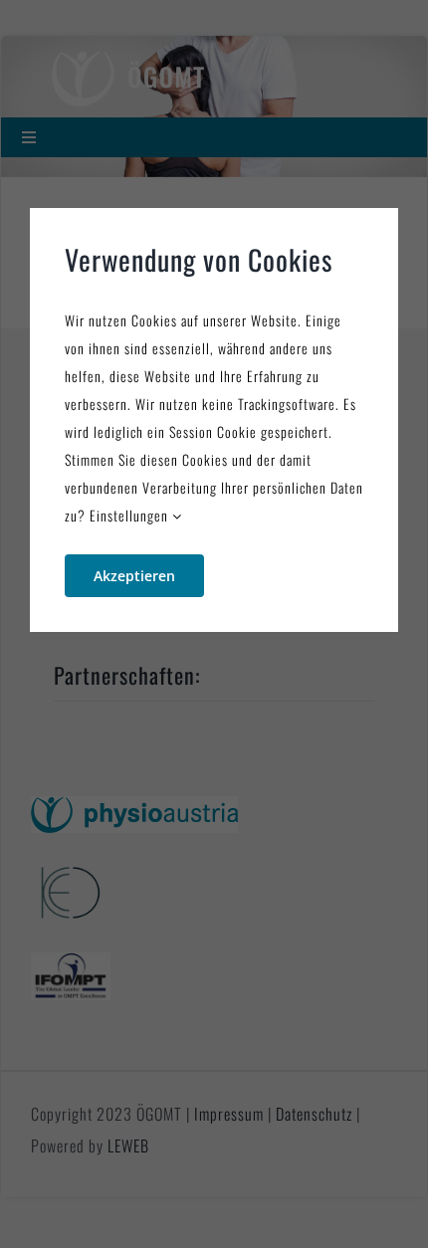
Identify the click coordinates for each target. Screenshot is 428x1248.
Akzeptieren (134, 575)
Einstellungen (131, 515)
